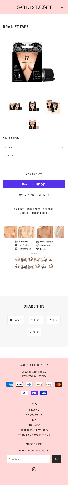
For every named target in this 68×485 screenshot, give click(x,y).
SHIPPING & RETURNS (34, 430)
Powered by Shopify (34, 376)
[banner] (34, 7)
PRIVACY (34, 425)
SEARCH (34, 410)
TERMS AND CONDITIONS (34, 435)
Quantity (8, 155)
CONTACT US (34, 415)
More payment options (34, 194)
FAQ (34, 420)
